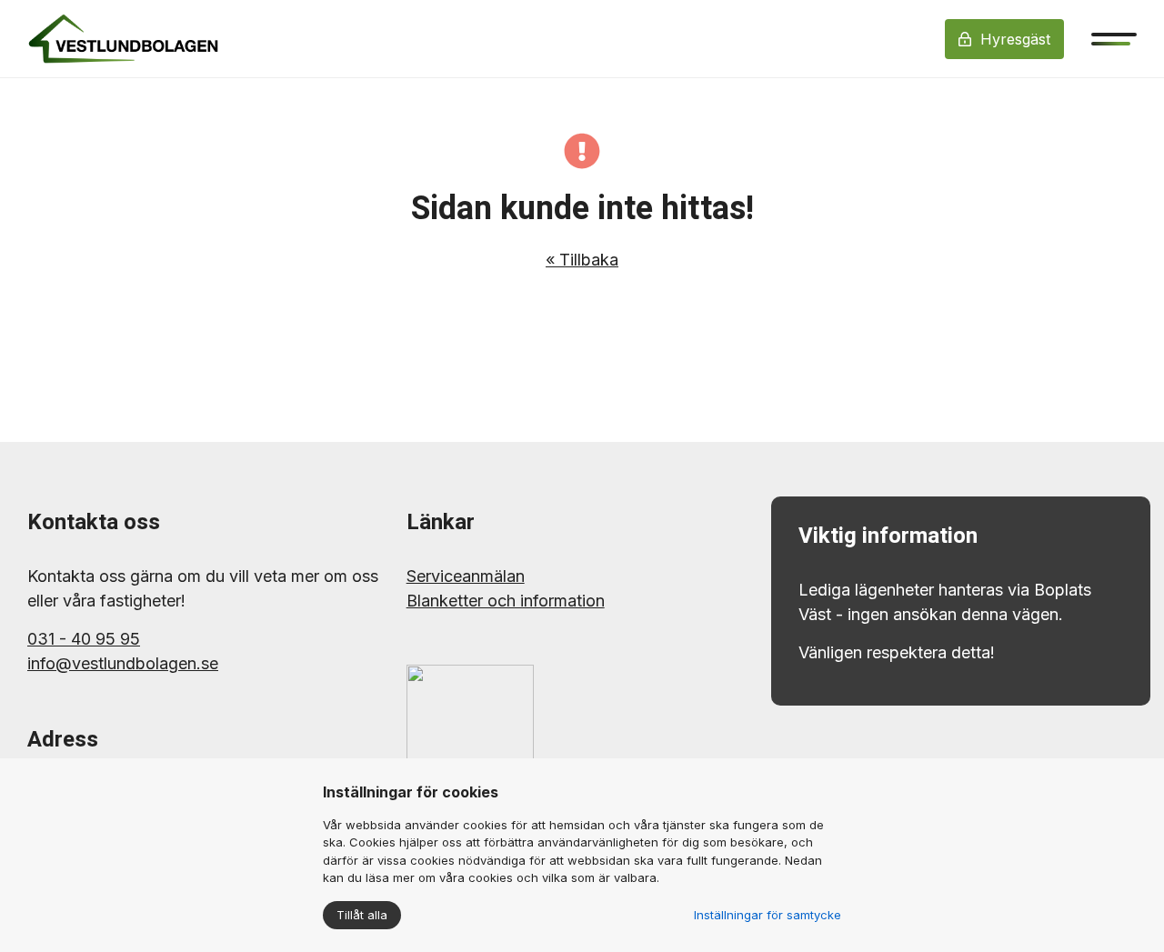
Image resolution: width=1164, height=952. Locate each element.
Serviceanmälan (465, 576)
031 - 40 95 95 (83, 638)
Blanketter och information (505, 600)
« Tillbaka (582, 259)
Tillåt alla (361, 914)
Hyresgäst (1015, 39)
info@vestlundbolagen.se (122, 663)
